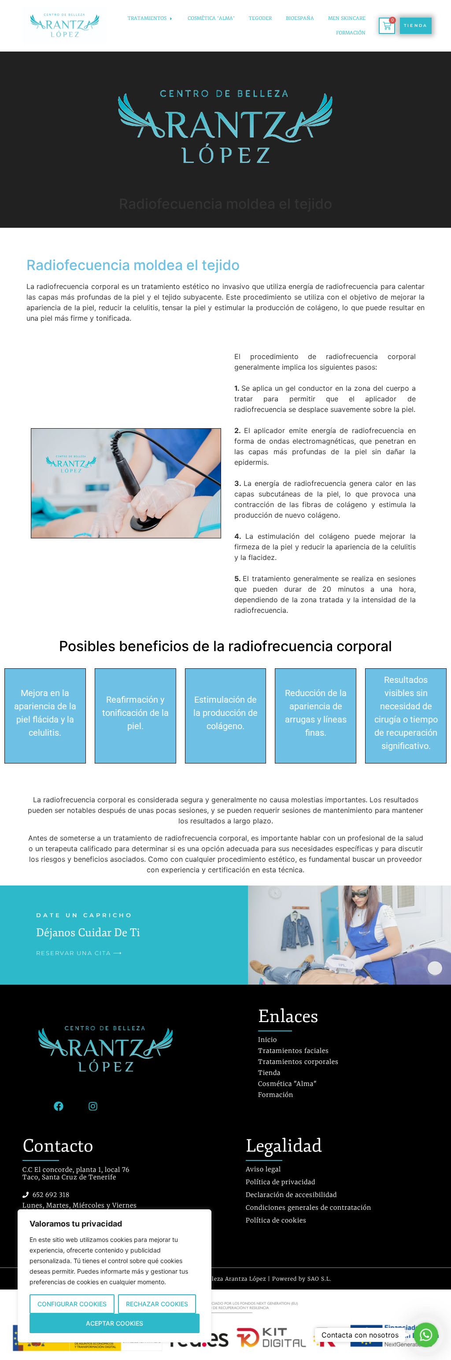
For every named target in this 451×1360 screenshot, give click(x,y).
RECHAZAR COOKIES (157, 1304)
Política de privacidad (280, 1182)
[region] (114, 1275)
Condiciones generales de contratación (308, 1207)
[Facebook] (58, 1106)
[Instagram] (93, 1106)
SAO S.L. (319, 1278)
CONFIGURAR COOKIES (72, 1304)
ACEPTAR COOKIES (114, 1323)
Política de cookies (276, 1220)
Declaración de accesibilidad (291, 1195)
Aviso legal (263, 1169)
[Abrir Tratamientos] (171, 18)
